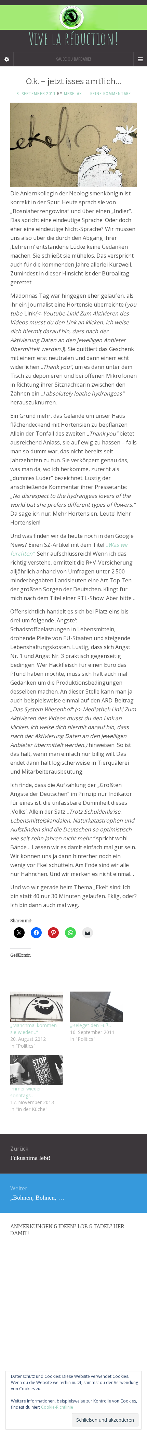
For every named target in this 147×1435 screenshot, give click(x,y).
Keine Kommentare (110, 93)
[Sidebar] (7, 59)
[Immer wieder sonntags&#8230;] (36, 1070)
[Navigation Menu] (140, 59)
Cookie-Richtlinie (57, 1407)
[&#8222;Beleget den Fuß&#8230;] (96, 1007)
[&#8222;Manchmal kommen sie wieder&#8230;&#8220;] (36, 1007)
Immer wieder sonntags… (25, 1092)
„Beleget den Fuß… (91, 1025)
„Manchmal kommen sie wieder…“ (33, 1028)
